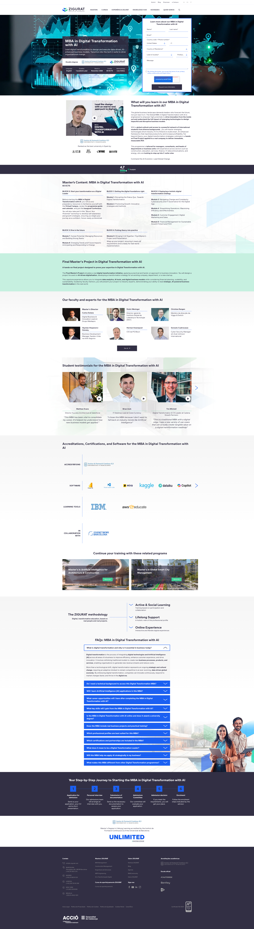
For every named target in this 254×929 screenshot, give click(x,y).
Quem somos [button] (168, 10)
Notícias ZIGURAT (133, 863)
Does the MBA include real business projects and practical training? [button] (117, 726)
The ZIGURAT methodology (88, 614)
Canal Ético (129, 907)
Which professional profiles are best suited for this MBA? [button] (113, 733)
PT (191, 2)
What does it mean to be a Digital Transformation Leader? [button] (113, 748)
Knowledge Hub (140, 10)
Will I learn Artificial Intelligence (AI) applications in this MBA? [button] (115, 691)
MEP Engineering (100, 873)
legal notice (166, 73)
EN (187, 2)
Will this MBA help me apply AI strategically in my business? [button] (114, 755)
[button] (179, 10)
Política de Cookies (93, 907)
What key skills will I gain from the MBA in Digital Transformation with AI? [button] (120, 708)
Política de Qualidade (107, 907)
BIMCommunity (133, 873)
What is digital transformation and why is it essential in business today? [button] (119, 648)
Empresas (166, 2)
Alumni (153, 2)
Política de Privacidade (78, 907)
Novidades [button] (155, 10)
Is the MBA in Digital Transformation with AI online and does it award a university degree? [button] (123, 717)
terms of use (175, 71)
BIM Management (101, 863)
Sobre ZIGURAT (133, 877)
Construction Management (103, 866)
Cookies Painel (119, 907)
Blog (159, 2)
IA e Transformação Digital (103, 877)
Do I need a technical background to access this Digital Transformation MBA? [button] (121, 683)
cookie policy (156, 73)
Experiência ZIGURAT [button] (120, 10)
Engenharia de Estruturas (103, 870)
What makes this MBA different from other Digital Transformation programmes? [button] (123, 762)
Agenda (130, 870)
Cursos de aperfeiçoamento (104, 886)
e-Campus (175, 2)
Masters (94, 10)
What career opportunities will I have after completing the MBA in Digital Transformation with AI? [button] (120, 699)
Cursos (105, 10)
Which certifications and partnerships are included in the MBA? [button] (115, 740)
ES (184, 2)
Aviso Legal (66, 907)
